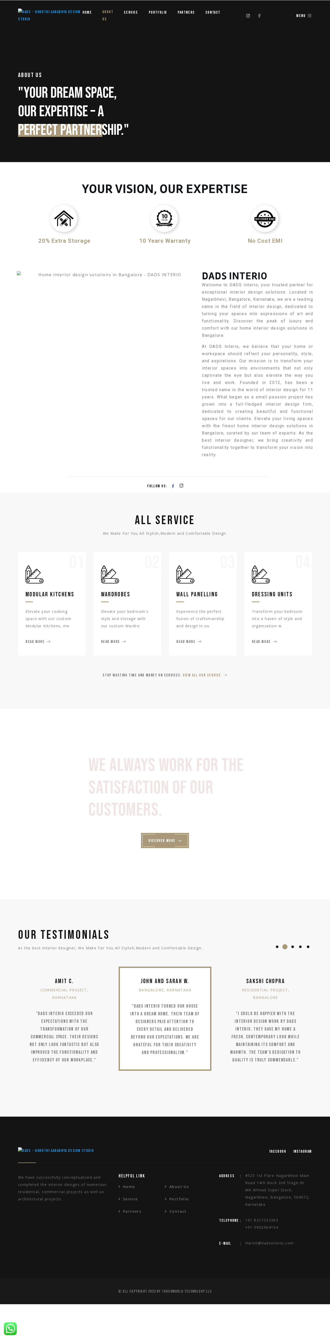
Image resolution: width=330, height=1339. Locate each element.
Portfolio (158, 12)
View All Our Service (202, 675)
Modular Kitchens (50, 594)
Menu (301, 15)
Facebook (277, 1151)
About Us (107, 16)
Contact (212, 12)
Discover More (162, 840)
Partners (186, 12)
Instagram (302, 1151)
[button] (277, 946)
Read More (35, 641)
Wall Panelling (197, 594)
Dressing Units (272, 594)
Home (87, 12)
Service (131, 12)
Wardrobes (115, 594)
